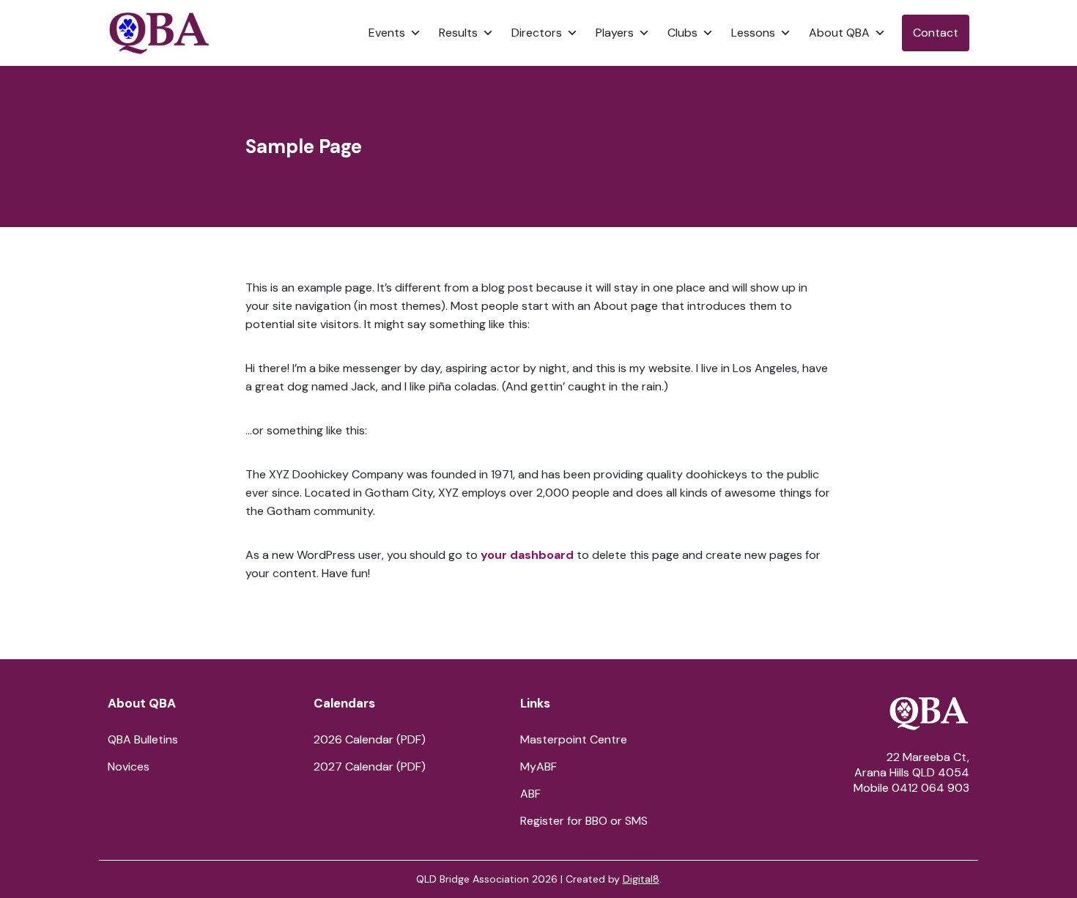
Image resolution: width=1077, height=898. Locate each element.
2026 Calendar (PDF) (370, 739)
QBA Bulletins (143, 739)
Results (458, 32)
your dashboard (527, 555)
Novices (128, 766)
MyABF (538, 766)
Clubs (682, 32)
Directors (536, 32)
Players (615, 32)
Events (387, 32)
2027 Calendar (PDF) (370, 766)
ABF (530, 793)
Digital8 (641, 879)
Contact (935, 32)
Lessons (753, 32)
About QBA (839, 32)
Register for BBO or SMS (584, 820)
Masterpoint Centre (573, 739)
